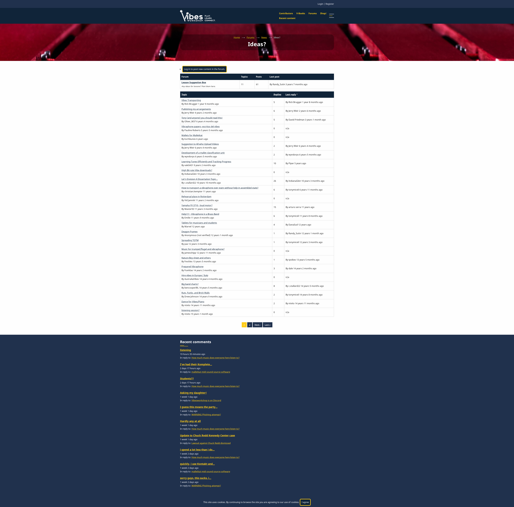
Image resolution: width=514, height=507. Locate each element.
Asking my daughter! (193, 393)
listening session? (190, 310)
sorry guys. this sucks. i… (195, 478)
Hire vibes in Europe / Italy (195, 275)
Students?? (187, 378)
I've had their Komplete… (196, 364)
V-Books (300, 13)
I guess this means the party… (199, 407)
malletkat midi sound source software (211, 371)
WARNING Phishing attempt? (206, 414)
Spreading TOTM (190, 240)
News (264, 37)
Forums (313, 13)
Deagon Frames (190, 231)
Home (237, 37)
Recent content (287, 18)
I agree (305, 502)
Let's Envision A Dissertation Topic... (200, 179)
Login (320, 3)
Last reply (292, 94)
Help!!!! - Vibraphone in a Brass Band (200, 214)
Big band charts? (190, 284)
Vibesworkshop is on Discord (206, 400)
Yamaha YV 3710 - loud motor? (197, 205)
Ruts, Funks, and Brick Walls (196, 292)
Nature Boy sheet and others (196, 257)
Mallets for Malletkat (192, 135)
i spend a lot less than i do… (197, 449)
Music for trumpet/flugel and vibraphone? (203, 249)
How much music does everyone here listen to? (215, 357)
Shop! (323, 13)
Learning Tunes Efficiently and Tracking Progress (206, 161)
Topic (184, 94)
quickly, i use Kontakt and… (197, 464)
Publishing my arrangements (196, 109)
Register (330, 3)
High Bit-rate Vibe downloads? (197, 170)
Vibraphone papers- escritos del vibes (201, 126)
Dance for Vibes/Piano (193, 301)
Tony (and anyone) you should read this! (202, 117)
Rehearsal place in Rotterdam (196, 196)
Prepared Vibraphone (192, 266)
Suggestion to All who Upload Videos (200, 144)
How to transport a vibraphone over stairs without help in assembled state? (220, 187)
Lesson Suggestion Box (194, 82)
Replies (277, 94)
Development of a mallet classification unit (203, 152)
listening (185, 350)
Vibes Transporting (191, 100)
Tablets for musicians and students (199, 222)
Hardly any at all (190, 421)
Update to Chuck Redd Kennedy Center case (207, 435)
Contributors (286, 13)
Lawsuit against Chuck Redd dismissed (211, 443)
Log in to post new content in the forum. (204, 69)
